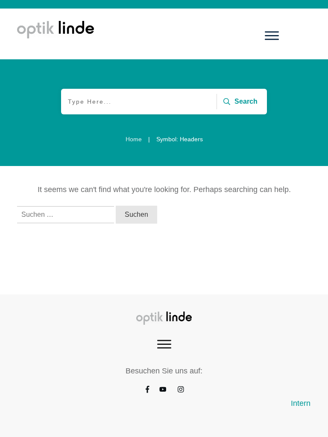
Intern (300, 403)
